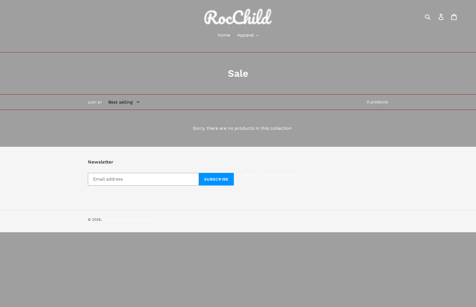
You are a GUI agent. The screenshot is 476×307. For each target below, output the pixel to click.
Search (249, 174)
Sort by (95, 102)
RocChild (110, 219)
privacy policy (279, 174)
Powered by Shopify (137, 219)
